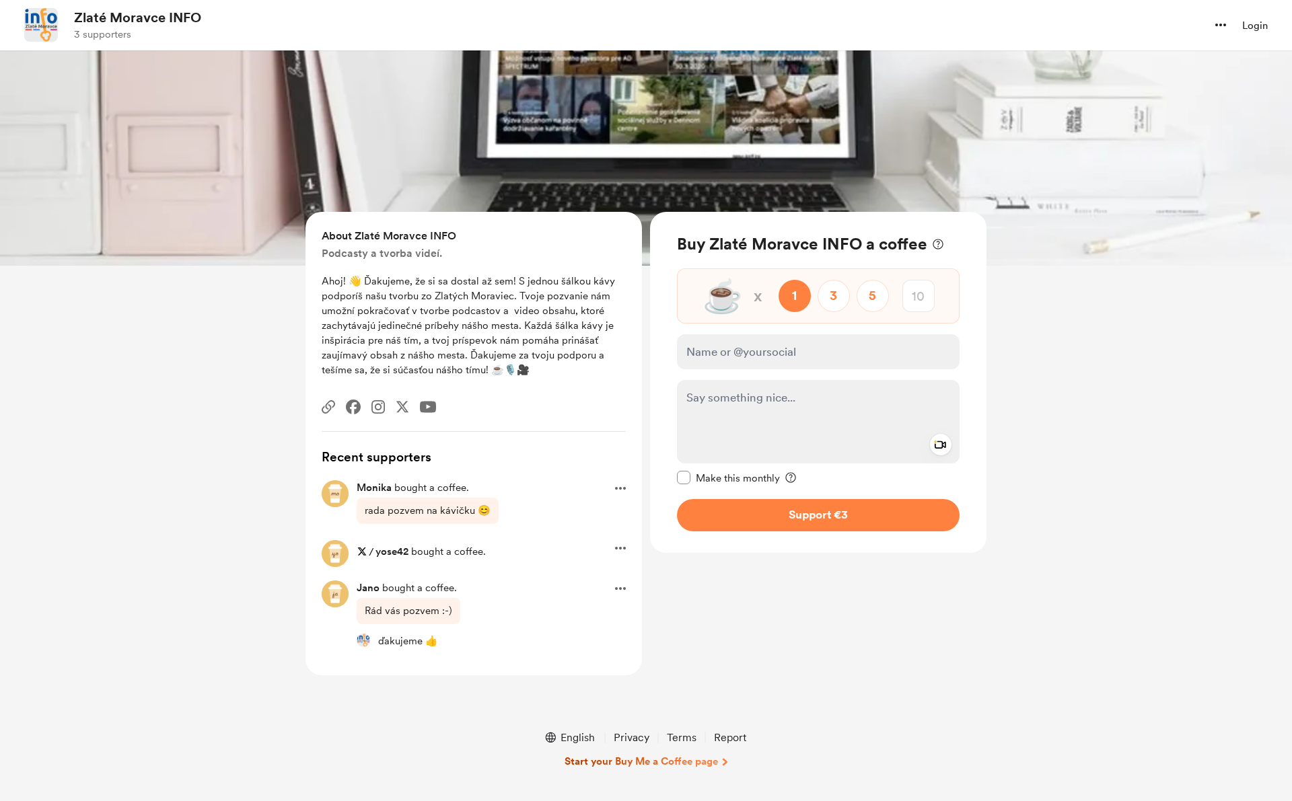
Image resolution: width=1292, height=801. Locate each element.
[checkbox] (728, 477)
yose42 (391, 551)
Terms (681, 737)
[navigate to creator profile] (41, 25)
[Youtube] (428, 407)
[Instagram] (378, 407)
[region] (818, 382)
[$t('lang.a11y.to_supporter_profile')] (363, 640)
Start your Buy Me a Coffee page (641, 761)
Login (1255, 26)
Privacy (631, 737)
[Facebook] (353, 406)
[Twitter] (402, 407)
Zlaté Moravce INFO (137, 17)
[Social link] (328, 407)
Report (730, 737)
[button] (1220, 25)
